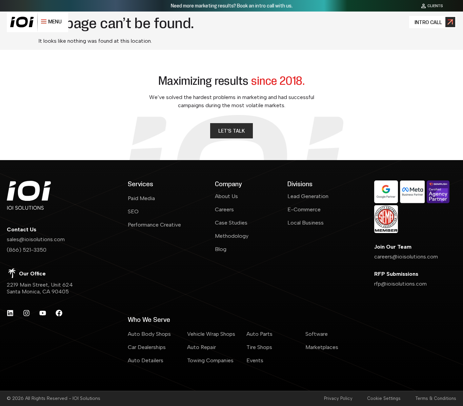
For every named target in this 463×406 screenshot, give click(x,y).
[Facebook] (59, 313)
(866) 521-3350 (26, 250)
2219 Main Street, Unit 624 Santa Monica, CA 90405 (40, 288)
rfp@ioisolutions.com (400, 284)
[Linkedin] (10, 313)
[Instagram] (26, 313)
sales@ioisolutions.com (36, 239)
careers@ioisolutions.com (406, 256)
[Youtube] (42, 313)
